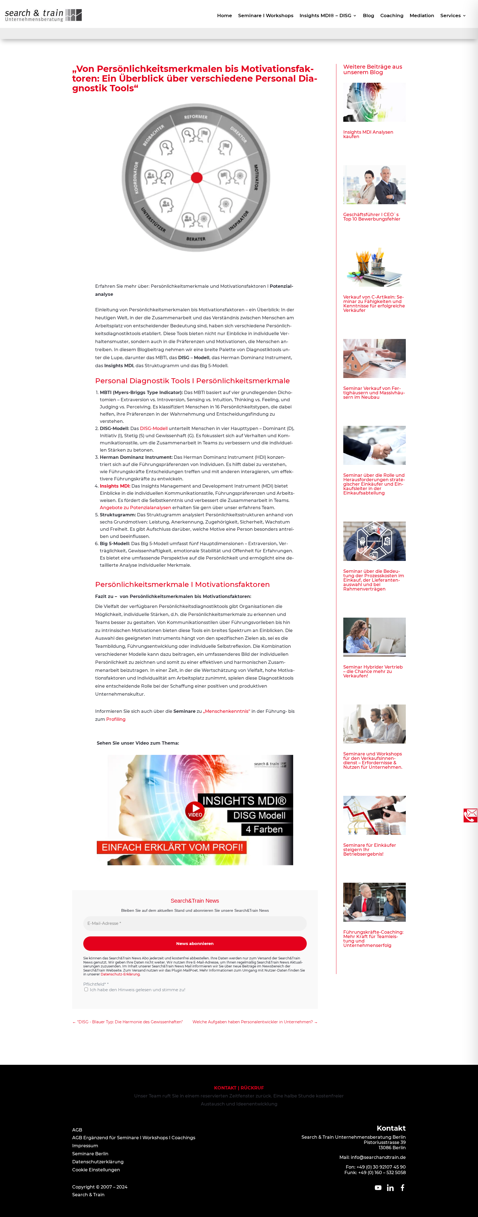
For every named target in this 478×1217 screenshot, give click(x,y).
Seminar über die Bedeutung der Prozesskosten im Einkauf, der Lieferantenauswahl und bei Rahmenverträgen (373, 580)
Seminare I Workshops (265, 16)
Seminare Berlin (90, 1153)
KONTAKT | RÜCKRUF (239, 1088)
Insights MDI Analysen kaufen (368, 134)
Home (224, 16)
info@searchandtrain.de (378, 1157)
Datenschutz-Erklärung (120, 974)
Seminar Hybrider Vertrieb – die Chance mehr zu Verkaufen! (373, 671)
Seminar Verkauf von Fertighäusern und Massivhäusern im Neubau (374, 393)
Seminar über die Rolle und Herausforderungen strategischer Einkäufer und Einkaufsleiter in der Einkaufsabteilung (374, 484)
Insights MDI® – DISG (325, 16)
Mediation (422, 16)
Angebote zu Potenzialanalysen (135, 507)
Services (450, 16)
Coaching (392, 16)
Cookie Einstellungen (96, 1169)
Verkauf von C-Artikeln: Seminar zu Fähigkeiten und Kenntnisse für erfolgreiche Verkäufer (374, 303)
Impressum (85, 1145)
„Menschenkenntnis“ (226, 711)
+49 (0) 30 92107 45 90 (381, 1167)
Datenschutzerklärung (98, 1161)
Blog (368, 16)
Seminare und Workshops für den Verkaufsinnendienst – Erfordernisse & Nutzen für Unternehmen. (372, 760)
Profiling (116, 719)
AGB (77, 1130)
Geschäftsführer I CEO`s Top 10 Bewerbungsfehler (372, 217)
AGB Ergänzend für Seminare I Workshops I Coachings (133, 1137)
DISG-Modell (154, 428)
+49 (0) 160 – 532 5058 (382, 1172)
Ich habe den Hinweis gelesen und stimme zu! (137, 989)
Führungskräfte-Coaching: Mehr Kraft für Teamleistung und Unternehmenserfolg (373, 938)
